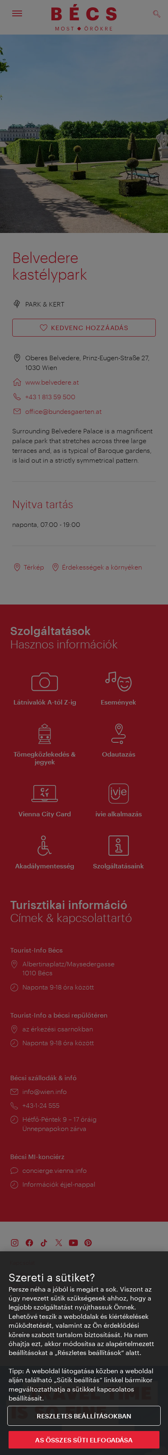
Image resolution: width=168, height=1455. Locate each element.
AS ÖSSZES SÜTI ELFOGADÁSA (84, 1440)
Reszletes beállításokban (84, 1416)
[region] (84, 1353)
